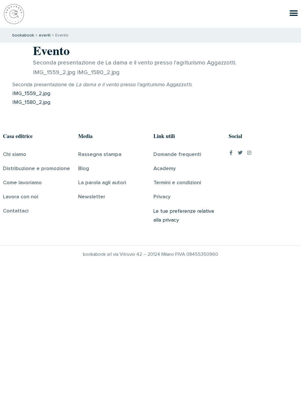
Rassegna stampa (99, 154)
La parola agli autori (102, 182)
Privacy (161, 197)
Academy (164, 168)
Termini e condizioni (177, 182)
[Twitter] (240, 152)
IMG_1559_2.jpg (31, 93)
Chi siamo (14, 154)
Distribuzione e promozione (36, 168)
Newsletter (91, 197)
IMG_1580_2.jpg (31, 102)
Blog (83, 168)
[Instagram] (249, 152)
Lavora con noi (20, 197)
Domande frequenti (177, 154)
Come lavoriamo (22, 182)
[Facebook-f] (231, 152)
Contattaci (16, 211)
